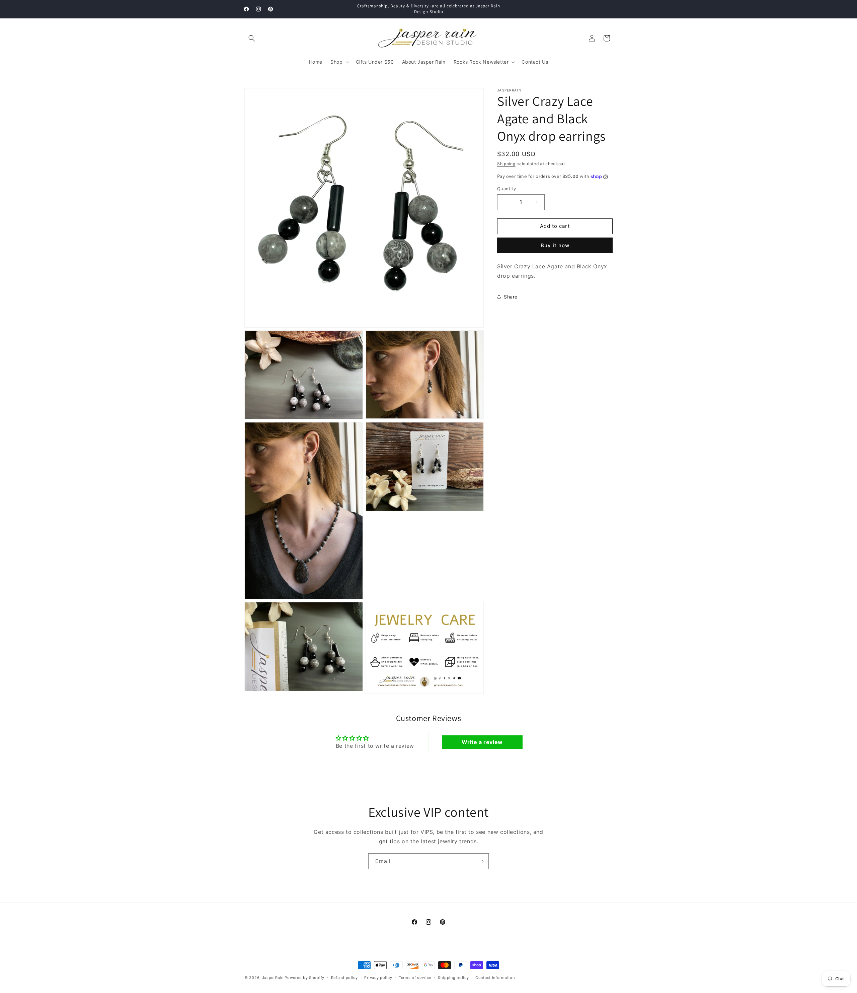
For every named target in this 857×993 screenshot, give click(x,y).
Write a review (482, 742)
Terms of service (415, 977)
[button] (251, 38)
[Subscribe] (481, 861)
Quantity (506, 188)
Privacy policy (378, 977)
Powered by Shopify (304, 977)
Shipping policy (453, 977)
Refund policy (344, 977)
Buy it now (555, 245)
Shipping (506, 163)
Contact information (495, 977)
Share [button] (511, 297)
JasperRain (273, 977)
